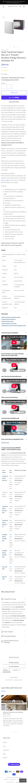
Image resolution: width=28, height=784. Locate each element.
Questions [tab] (15, 670)
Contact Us (6, 750)
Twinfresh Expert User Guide (8, 323)
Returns (5, 757)
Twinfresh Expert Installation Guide (10, 317)
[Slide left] (10, 47)
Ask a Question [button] (15, 666)
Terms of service (10, 782)
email (7, 180)
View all (3, 691)
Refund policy (12, 779)
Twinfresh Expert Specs (7, 321)
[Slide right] (17, 47)
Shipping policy (19, 782)
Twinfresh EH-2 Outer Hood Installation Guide (13, 325)
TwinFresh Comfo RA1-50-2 (5, 478)
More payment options (14, 101)
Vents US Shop (13, 777)
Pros (4, 746)
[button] (3, 6)
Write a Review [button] (15, 662)
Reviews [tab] (5, 670)
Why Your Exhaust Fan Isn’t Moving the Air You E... (13, 713)
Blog (4, 754)
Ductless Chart (5, 442)
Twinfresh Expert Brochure (8, 319)
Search (5, 742)
